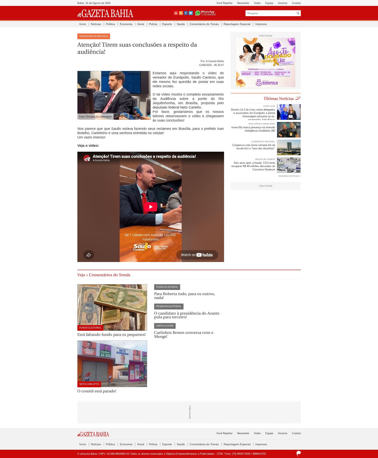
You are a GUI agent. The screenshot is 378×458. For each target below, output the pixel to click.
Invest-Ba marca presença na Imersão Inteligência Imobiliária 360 (253, 129)
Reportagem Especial (237, 24)
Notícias (96, 24)
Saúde (181, 24)
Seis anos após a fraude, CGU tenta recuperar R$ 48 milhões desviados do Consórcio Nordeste (253, 166)
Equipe (269, 3)
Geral (140, 24)
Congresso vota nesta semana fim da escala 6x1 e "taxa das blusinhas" (253, 147)
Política (110, 24)
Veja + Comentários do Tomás (103, 275)
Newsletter (243, 3)
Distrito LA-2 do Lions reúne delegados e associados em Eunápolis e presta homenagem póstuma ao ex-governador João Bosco (253, 114)
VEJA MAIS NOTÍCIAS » (289, 176)
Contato (296, 3)
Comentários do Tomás (204, 24)
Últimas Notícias (279, 98)
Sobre (257, 3)
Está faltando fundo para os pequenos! (111, 334)
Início (82, 24)
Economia (126, 24)
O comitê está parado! (96, 391)
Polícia (153, 24)
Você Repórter (224, 3)
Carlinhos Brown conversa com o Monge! (183, 334)
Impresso (261, 24)
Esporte (167, 24)
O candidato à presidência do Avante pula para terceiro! (186, 315)
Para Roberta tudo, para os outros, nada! (184, 296)
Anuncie (282, 3)
